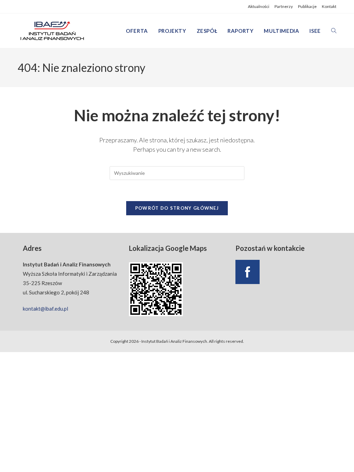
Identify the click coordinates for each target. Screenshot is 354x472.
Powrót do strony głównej (177, 208)
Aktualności (258, 6)
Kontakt (329, 6)
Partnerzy (283, 6)
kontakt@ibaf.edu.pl (45, 308)
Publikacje (307, 6)
